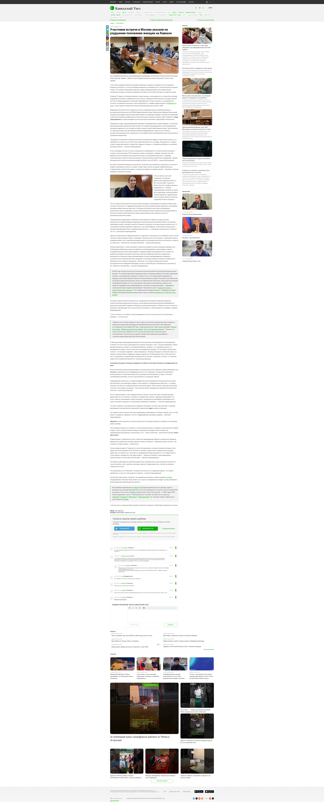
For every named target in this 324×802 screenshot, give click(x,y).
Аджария (118, 12)
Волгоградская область (160, 12)
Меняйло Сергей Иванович (191, 238)
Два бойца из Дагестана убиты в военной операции (180, 635)
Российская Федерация (150, 15)
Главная (112, 23)
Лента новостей (120, 23)
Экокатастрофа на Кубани (206, 20)
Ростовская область (162, 15)
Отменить (170, 624)
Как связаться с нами (174, 791)
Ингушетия (181, 12)
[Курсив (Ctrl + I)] (132, 607)
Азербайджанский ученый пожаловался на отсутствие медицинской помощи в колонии (174, 676)
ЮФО (121, 17)
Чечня (200, 15)
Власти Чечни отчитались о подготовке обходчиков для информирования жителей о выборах (196, 47)
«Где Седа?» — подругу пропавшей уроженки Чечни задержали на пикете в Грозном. (195, 711)
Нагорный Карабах (138, 15)
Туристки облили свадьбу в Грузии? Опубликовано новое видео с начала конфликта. (126, 776)
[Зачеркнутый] (139, 607)
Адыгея (124, 12)
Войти (210, 7)
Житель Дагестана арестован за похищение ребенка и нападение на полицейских (196, 97)
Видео (172, 2)
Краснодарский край (127, 15)
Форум (158, 2)
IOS (141, 487)
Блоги (165, 2)
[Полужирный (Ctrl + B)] (129, 607)
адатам (169, 477)
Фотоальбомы (181, 2)
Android (136, 487)
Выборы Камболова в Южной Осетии (162, 20)
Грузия (169, 12)
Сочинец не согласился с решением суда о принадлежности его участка (196, 171)
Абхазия (113, 12)
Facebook (115, 497)
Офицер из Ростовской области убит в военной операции (182, 646)
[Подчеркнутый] (136, 607)
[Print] (107, 49)
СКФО (184, 15)
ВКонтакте (133, 497)
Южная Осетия (207, 15)
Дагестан (175, 12)
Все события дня (209, 649)
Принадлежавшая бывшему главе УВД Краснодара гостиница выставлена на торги (196, 128)
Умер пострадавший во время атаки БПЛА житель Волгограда (196, 159)
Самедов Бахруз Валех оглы (191, 261)
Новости (113, 2)
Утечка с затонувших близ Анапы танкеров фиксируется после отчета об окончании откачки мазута (201, 676)
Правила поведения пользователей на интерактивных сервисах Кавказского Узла (145, 798)
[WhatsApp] (107, 32)
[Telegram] (107, 29)
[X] (107, 38)
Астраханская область (147, 12)
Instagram (123, 497)
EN (213, 2)
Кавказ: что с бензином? (119, 20)
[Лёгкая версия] (207, 2)
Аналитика (136, 2)
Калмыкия (199, 12)
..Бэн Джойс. (125, 547)
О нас (165, 791)
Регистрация (134, 624)
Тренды (127, 2)
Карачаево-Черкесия (115, 15)
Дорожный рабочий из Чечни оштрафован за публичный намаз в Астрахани (121, 676)
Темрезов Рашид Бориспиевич (192, 214)
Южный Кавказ (114, 17)
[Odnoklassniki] (107, 41)
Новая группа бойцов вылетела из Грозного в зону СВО (129, 647)
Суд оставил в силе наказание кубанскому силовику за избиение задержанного (148, 676)
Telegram (133, 492)
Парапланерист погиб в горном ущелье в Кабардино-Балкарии (183, 641)
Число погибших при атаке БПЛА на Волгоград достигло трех (131, 635)
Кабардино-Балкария (190, 12)
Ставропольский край (192, 15)
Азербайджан (131, 12)
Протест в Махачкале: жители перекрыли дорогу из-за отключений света (196, 741)
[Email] (107, 46)
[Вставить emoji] (144, 607)
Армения (138, 12)
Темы (120, 2)
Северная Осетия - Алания (175, 15)
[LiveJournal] (107, 44)
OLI (122, 576)
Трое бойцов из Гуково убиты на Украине (125, 641)
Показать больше (162, 781)
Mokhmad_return (125, 556)
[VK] (107, 26)
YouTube (125, 499)
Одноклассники (143, 497)
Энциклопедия (148, 2)
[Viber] (107, 35)
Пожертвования (186, 791)
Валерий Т (128, 565)
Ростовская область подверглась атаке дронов (197, 68)
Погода (191, 2)
